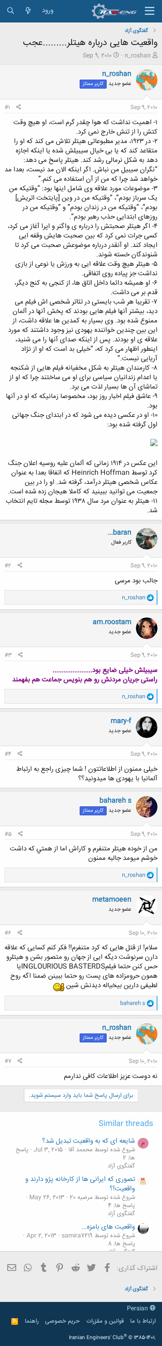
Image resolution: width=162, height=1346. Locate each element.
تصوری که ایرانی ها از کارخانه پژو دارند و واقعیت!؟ (80, 1184)
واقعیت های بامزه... (108, 1227)
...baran (119, 532)
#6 (7, 933)
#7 (7, 1061)
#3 (8, 655)
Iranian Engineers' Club (112, 1338)
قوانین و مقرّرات (105, 1321)
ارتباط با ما (143, 1321)
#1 (7, 107)
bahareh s (115, 800)
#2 (7, 565)
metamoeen (111, 899)
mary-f (121, 721)
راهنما (32, 1321)
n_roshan (138, 56)
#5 (8, 834)
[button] (149, 11)
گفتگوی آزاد (121, 1166)
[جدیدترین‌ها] (28, 11)
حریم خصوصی (62, 1321)
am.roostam (112, 622)
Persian (138, 1309)
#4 (7, 754)
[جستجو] (10, 11)
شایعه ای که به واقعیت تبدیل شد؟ (88, 1141)
